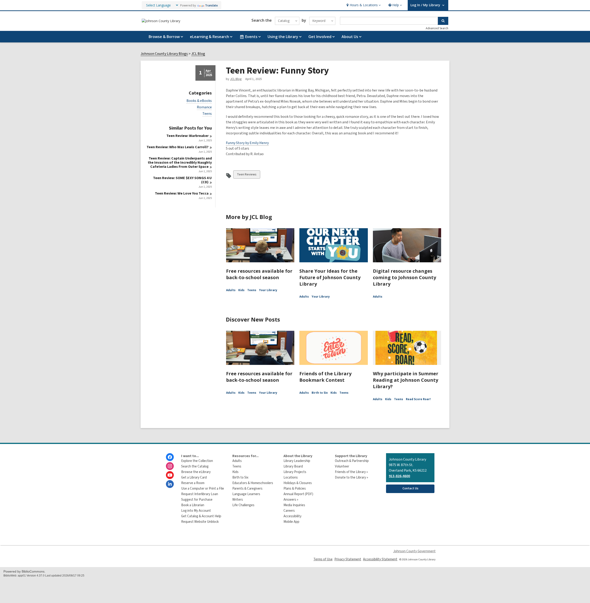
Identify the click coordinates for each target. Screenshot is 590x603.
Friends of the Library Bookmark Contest (325, 376)
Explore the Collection (197, 460)
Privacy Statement (347, 559)
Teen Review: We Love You (182, 193)
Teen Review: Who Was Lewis (178, 147)
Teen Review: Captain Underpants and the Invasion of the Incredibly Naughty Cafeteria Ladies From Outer (180, 162)
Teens (207, 113)
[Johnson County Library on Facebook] (170, 457)
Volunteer (342, 466)
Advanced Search (437, 28)
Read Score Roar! (418, 399)
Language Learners (246, 494)
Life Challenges (243, 505)
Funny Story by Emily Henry (247, 142)
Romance (204, 107)
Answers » (290, 499)
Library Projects (294, 472)
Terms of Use (323, 559)
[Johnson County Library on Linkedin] (170, 484)
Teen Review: (187, 135)
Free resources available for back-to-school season (259, 274)
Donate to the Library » (351, 477)
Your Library (268, 290)
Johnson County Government (414, 551)
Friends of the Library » (351, 472)
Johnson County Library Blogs (164, 54)
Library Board (293, 466)
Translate (211, 5)
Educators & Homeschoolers (252, 483)
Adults (231, 290)
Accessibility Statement (380, 559)
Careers (289, 510)
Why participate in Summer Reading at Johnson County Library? (405, 380)
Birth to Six (320, 393)
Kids (241, 290)
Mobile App (291, 521)
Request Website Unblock (200, 521)
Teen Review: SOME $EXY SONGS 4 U (182, 180)
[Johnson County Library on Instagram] (170, 466)
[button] (363, 5)
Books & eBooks (199, 100)
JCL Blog (198, 54)
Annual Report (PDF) (298, 494)
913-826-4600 (399, 476)
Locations (290, 477)
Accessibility (292, 516)
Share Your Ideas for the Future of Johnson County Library (329, 277)
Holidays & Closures (297, 483)
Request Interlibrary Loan (199, 494)
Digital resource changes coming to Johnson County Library (404, 277)
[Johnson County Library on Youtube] (170, 475)
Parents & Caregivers (247, 488)
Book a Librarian (192, 505)
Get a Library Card (194, 477)
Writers (237, 499)
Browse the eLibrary (196, 472)
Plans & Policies (294, 488)
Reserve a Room (192, 483)
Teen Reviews (247, 175)
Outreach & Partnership (352, 460)
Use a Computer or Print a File (202, 488)
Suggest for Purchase (196, 499)
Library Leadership (296, 460)
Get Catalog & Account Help (201, 516)
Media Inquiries (294, 505)
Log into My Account (196, 510)
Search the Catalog (195, 466)
